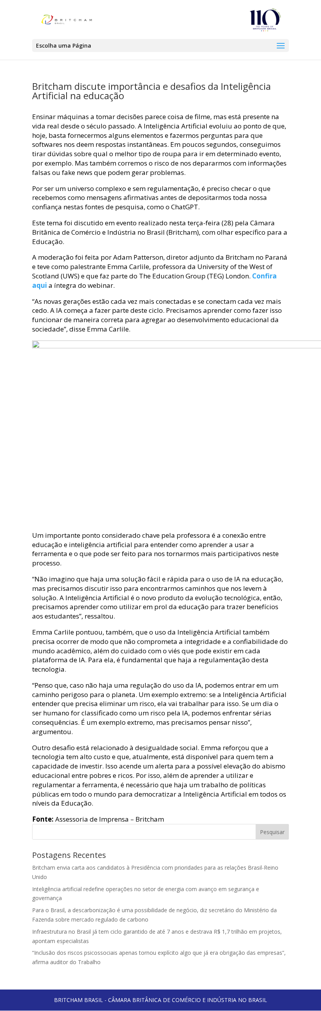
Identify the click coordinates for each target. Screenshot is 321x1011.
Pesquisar (272, 832)
